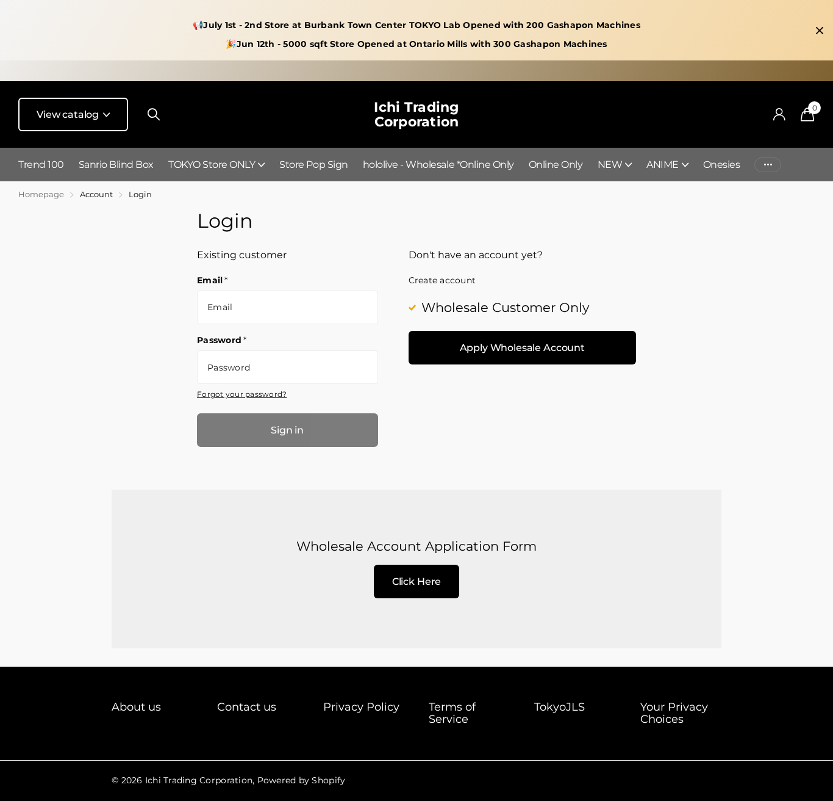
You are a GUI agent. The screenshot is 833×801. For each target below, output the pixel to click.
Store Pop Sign (313, 164)
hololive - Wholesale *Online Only (438, 164)
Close (819, 30)
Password (222, 340)
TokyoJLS (559, 707)
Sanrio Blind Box (116, 164)
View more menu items (767, 164)
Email (212, 280)
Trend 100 (41, 164)
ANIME (662, 164)
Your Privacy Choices (674, 713)
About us (136, 707)
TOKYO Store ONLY (211, 164)
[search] (154, 114)
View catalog (69, 114)
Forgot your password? (242, 394)
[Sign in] (779, 114)
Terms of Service (452, 713)
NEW (610, 164)
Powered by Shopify (301, 780)
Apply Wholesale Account (522, 347)
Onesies (721, 164)
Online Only (556, 164)
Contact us (246, 707)
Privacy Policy (361, 707)
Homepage (41, 194)
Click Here (416, 581)
